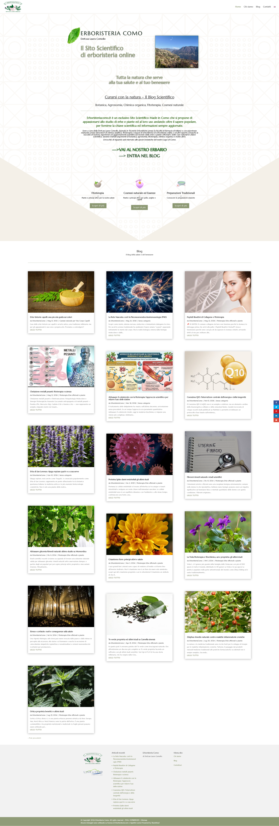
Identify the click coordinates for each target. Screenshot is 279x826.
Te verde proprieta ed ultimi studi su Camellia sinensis (132, 639)
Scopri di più (98, 205)
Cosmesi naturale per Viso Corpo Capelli (75, 321)
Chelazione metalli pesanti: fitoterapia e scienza (50, 391)
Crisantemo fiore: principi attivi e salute (126, 559)
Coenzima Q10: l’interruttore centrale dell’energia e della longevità (216, 397)
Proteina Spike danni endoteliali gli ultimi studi (129, 479)
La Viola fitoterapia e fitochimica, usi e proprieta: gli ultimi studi (214, 557)
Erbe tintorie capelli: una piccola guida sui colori (51, 317)
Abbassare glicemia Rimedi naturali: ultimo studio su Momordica (58, 551)
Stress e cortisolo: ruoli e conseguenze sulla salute (51, 631)
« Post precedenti (34, 738)
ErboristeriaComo (38, 321)
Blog (258, 7)
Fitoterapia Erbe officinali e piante (72, 395)
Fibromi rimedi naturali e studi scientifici (204, 477)
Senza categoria (65, 475)
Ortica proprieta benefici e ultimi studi (47, 711)
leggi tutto (36, 330)
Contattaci (178, 765)
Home (238, 7)
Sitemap (144, 820)
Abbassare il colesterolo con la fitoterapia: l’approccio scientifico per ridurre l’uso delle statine (138, 398)
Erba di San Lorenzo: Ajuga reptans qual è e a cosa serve (54, 471)
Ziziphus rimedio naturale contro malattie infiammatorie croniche (216, 637)
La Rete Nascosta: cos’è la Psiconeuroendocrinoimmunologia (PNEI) (138, 317)
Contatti (267, 7)
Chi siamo (248, 7)
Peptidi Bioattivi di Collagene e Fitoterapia (205, 317)
